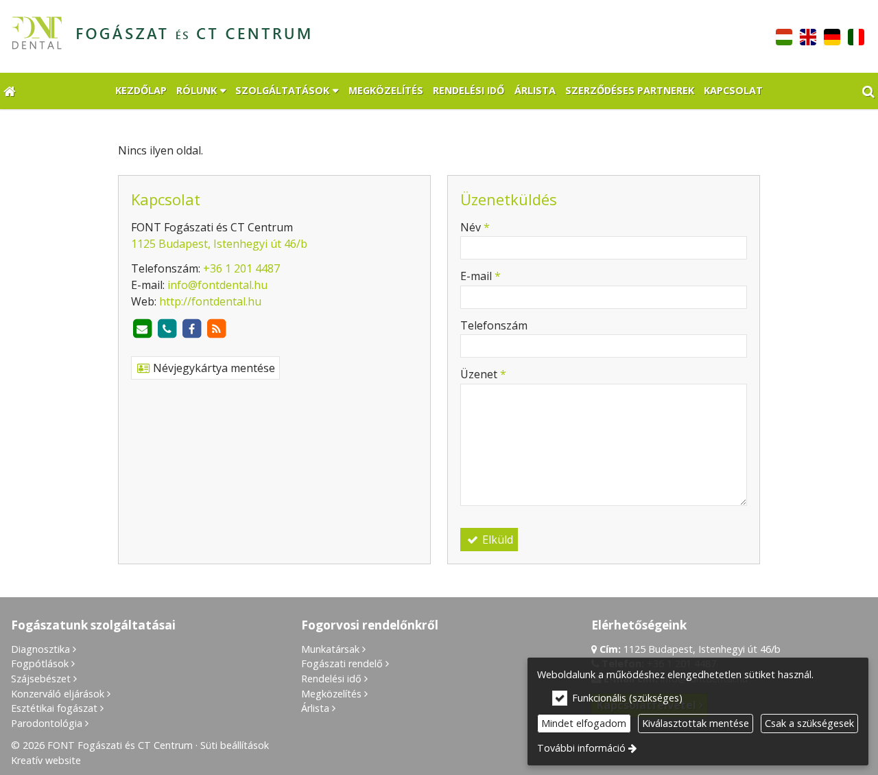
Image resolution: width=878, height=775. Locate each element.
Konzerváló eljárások (57, 693)
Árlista (315, 708)
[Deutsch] (832, 35)
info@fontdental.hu (217, 284)
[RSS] (216, 329)
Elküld (496, 539)
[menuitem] (9, 91)
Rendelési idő (331, 678)
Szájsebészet (41, 678)
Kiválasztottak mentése (695, 723)
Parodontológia (46, 723)
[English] (808, 35)
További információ (581, 747)
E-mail (480, 276)
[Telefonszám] (167, 329)
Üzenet (483, 374)
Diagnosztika (40, 649)
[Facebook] (191, 329)
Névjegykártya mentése (212, 367)
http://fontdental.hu (210, 301)
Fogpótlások (40, 663)
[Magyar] (784, 35)
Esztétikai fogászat (54, 708)
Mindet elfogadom (583, 723)
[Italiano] (856, 35)
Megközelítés (331, 693)
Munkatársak (330, 649)
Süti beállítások (234, 745)
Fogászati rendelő (342, 663)
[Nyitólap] (250, 36)
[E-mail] (142, 329)
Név (475, 227)
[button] (868, 91)
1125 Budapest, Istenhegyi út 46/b (219, 243)
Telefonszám (493, 325)
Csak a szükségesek (809, 723)
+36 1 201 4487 (241, 268)
